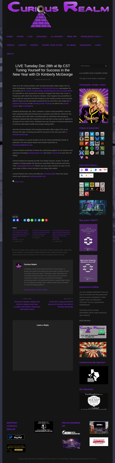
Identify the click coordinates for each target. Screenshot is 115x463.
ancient (17, 250)
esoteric (15, 252)
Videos (10, 45)
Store (20, 37)
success (37, 254)
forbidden (19, 252)
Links (98, 45)
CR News (71, 45)
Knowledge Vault (91, 37)
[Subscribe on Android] (91, 170)
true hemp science (57, 254)
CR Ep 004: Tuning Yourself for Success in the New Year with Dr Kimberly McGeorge (41, 232)
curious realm (42, 250)
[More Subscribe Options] (91, 175)
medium (65, 252)
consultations (27, 106)
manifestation (59, 252)
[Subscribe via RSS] (86, 175)
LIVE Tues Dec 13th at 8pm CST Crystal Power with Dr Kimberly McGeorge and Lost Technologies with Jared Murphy (21, 234)
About (10, 54)
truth (63, 254)
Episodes (42, 37)
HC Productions (92, 458)
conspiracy (32, 250)
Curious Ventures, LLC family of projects (58, 458)
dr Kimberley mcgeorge (53, 250)
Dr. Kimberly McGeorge (49, 88)
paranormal (15, 254)
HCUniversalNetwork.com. (23, 145)
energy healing (67, 250)
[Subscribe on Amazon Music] (86, 170)
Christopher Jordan (24, 250)
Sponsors (85, 45)
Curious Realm (31, 458)
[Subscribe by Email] (81, 175)
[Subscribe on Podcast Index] (105, 170)
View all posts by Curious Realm (35, 290)
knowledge (36, 252)
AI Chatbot (57, 37)
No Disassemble (49, 174)
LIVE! (30, 37)
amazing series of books (42, 103)
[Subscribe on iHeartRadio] (100, 170)
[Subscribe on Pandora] (95, 170)
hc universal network (27, 252)
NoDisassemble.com (38, 176)
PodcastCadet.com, (35, 153)
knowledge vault (43, 252)
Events (34, 45)
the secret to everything (45, 254)
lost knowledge (52, 252)
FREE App (72, 37)
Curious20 (55, 153)
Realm (32, 254)
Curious (37, 250)
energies (61, 250)
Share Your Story (52, 45)
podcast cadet (27, 254)
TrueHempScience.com (25, 166)
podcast (21, 254)
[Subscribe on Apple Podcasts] (81, 170)
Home (10, 37)
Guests (22, 45)
